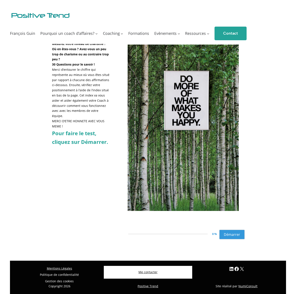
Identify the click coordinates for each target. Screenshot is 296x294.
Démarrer (232, 234)
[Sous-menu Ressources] (208, 33)
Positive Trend (148, 286)
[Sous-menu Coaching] (122, 33)
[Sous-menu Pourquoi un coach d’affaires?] (96, 33)
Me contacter (148, 272)
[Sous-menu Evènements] (179, 33)
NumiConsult (247, 286)
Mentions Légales (59, 268)
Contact (230, 33)
